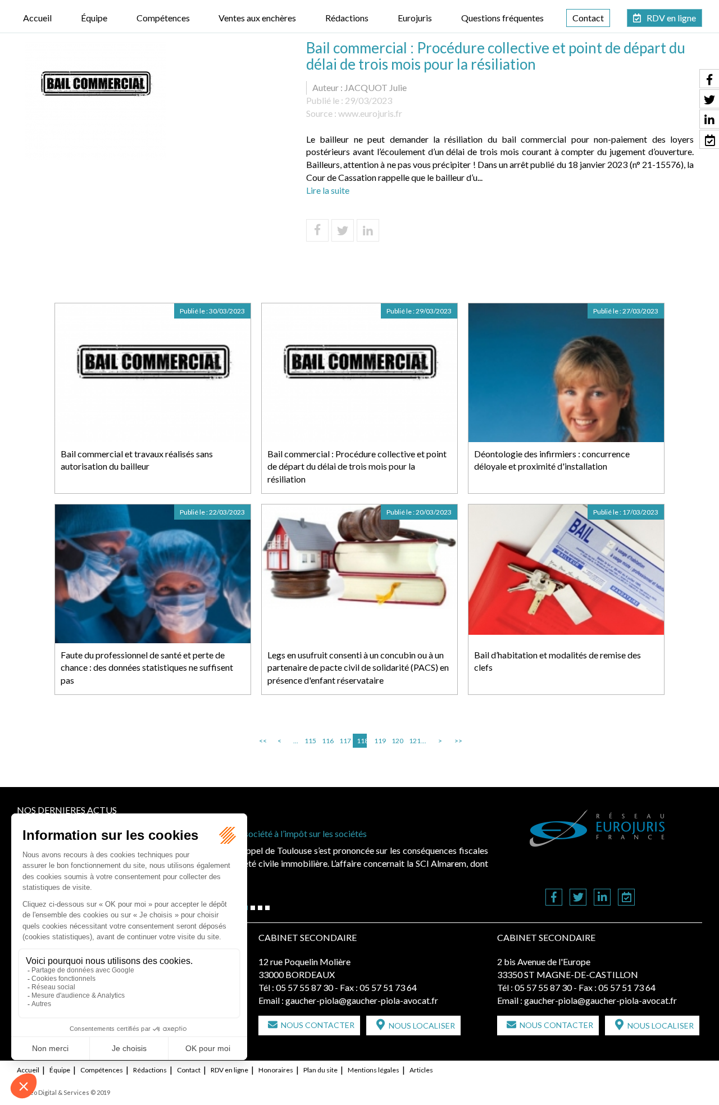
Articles (421, 1070)
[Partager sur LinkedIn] (368, 230)
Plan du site (320, 1070)
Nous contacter (317, 1025)
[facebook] (553, 898)
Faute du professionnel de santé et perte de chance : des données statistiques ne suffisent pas (147, 667)
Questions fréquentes (502, 17)
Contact (588, 17)
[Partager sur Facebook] (317, 230)
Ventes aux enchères (257, 17)
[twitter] (578, 898)
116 (327, 740)
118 (362, 740)
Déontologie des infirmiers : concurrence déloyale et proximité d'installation (552, 460)
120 (397, 740)
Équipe (94, 17)
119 (379, 740)
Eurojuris (415, 17)
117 (344, 740)
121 (414, 740)
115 (309, 740)
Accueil (37, 17)
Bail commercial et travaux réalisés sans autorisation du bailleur (137, 460)
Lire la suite (327, 190)
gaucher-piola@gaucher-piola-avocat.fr (361, 1000)
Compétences (163, 17)
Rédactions (346, 17)
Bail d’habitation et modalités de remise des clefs (557, 661)
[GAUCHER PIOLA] (598, 828)
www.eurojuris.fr (370, 113)
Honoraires (275, 1070)
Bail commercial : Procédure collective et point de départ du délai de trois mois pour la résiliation (357, 466)
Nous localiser (422, 1025)
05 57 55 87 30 (304, 987)
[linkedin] (602, 898)
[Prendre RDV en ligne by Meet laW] (626, 898)
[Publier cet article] (342, 230)
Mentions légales (373, 1070)
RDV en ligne (671, 17)
